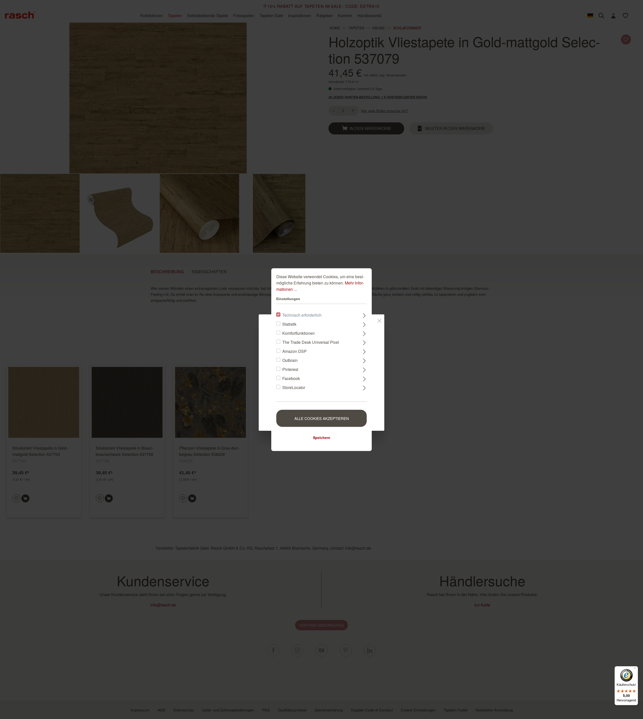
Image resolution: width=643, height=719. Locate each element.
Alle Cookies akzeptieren (321, 418)
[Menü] (635, 669)
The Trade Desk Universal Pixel (310, 342)
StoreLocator (293, 387)
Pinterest (290, 369)
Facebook (291, 378)
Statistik (289, 324)
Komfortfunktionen (298, 333)
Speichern (321, 437)
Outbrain (290, 360)
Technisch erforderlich (302, 315)
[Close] (379, 319)
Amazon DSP (294, 351)
